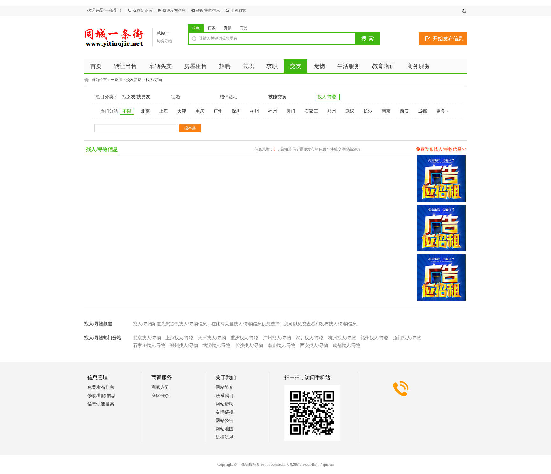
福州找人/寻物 (375, 337)
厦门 (290, 111)
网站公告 (224, 420)
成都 (422, 111)
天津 (181, 111)
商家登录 (160, 395)
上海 (163, 111)
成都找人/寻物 (347, 345)
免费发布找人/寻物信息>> (441, 149)
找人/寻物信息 (102, 149)
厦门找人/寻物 (407, 337)
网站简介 (224, 387)
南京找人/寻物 (282, 345)
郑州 (331, 111)
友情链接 (224, 412)
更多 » (442, 111)
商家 (212, 28)
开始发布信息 (448, 38)
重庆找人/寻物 (245, 337)
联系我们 (224, 395)
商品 (243, 28)
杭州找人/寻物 (342, 337)
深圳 (236, 111)
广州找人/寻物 (277, 337)
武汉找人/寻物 (216, 345)
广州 (218, 111)
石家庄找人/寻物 (149, 345)
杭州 (254, 111)
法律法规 (224, 437)
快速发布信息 (174, 10)
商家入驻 (160, 387)
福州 (272, 111)
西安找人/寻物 (314, 345)
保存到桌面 (142, 10)
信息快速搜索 (100, 404)
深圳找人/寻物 (310, 337)
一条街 (116, 80)
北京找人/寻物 (147, 337)
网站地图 (224, 428)
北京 (145, 111)
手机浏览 (238, 10)
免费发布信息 (100, 387)
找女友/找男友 (136, 96)
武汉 (349, 111)
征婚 (175, 96)
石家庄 (311, 111)
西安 (404, 111)
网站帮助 (224, 404)
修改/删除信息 (208, 10)
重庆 (199, 111)
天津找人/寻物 (212, 337)
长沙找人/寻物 (249, 345)
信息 (196, 28)
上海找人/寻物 (179, 337)
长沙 (368, 111)
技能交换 (277, 96)
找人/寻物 (154, 80)
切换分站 (164, 41)
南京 (386, 111)
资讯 (227, 28)
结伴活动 (229, 96)
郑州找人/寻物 (184, 345)
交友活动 (134, 80)
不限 (126, 111)
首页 (96, 66)
